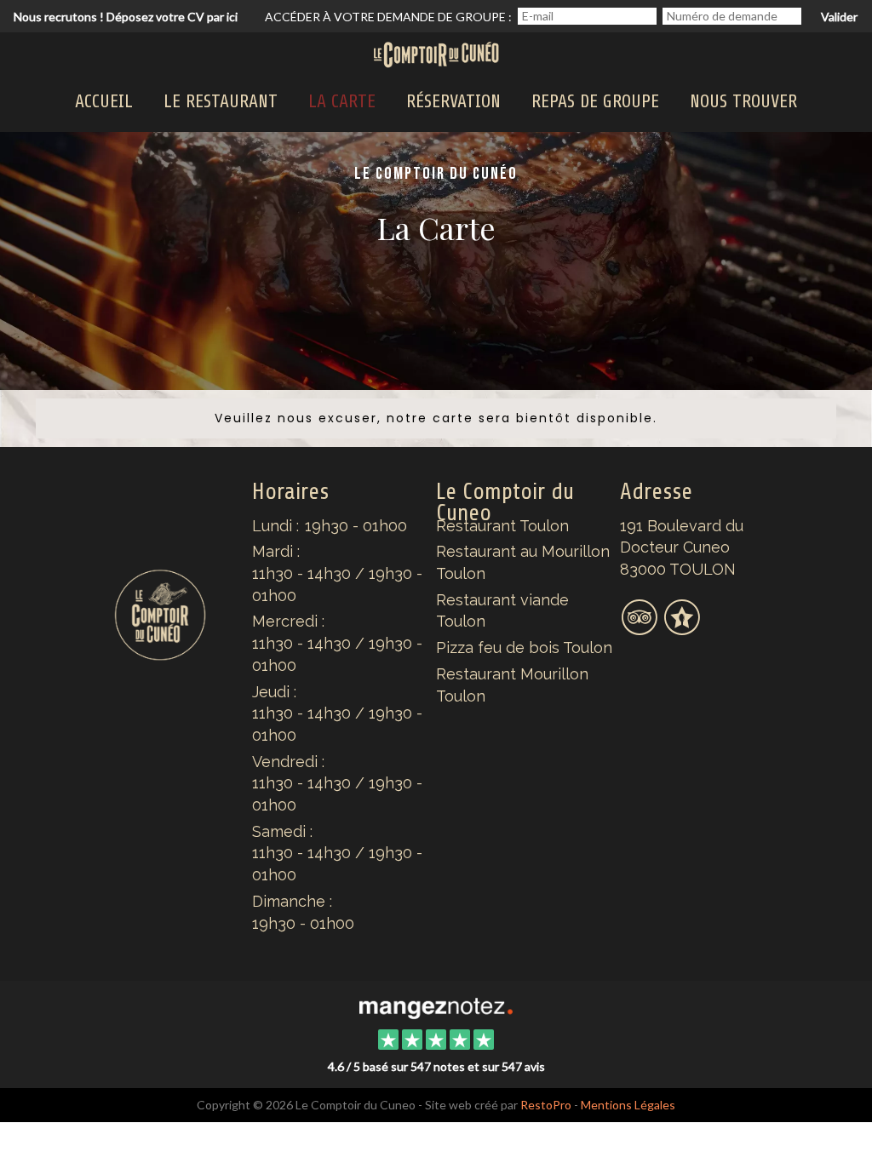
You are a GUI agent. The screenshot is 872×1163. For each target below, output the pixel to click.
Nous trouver (743, 101)
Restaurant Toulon (502, 526)
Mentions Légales (628, 1104)
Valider (839, 16)
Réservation (453, 101)
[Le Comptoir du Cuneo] (435, 1006)
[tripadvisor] (641, 628)
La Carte (342, 101)
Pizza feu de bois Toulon (524, 647)
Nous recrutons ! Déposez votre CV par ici (126, 16)
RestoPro (545, 1104)
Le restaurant (221, 101)
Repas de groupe (595, 101)
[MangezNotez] (682, 628)
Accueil (104, 101)
